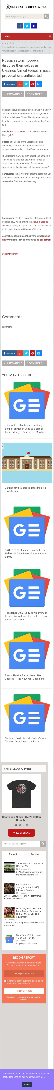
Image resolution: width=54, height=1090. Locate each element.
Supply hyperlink (10, 254)
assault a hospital (39, 222)
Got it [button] (27, 1084)
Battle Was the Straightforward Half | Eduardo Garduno (27, 887)
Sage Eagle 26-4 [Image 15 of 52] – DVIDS (28, 936)
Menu (7, 36)
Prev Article (14, 94)
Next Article (34, 94)
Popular (35, 854)
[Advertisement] (27, 200)
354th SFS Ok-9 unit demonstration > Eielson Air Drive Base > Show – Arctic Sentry (26, 553)
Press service (17, 131)
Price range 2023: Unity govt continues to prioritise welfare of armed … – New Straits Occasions (26, 616)
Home (3, 43)
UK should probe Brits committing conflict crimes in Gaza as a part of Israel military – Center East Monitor (24, 429)
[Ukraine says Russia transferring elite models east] (27, 463)
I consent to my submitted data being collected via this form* (25, 982)
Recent (13, 854)
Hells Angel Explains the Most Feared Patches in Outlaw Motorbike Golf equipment (28, 912)
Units (12, 43)
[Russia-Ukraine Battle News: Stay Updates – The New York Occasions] (27, 651)
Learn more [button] (40, 1077)
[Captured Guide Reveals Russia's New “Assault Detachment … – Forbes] (27, 713)
